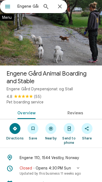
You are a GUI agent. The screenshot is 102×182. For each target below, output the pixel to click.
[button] (51, 170)
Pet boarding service (25, 102)
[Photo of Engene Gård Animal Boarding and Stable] (51, 32)
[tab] (25, 112)
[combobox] (27, 6)
